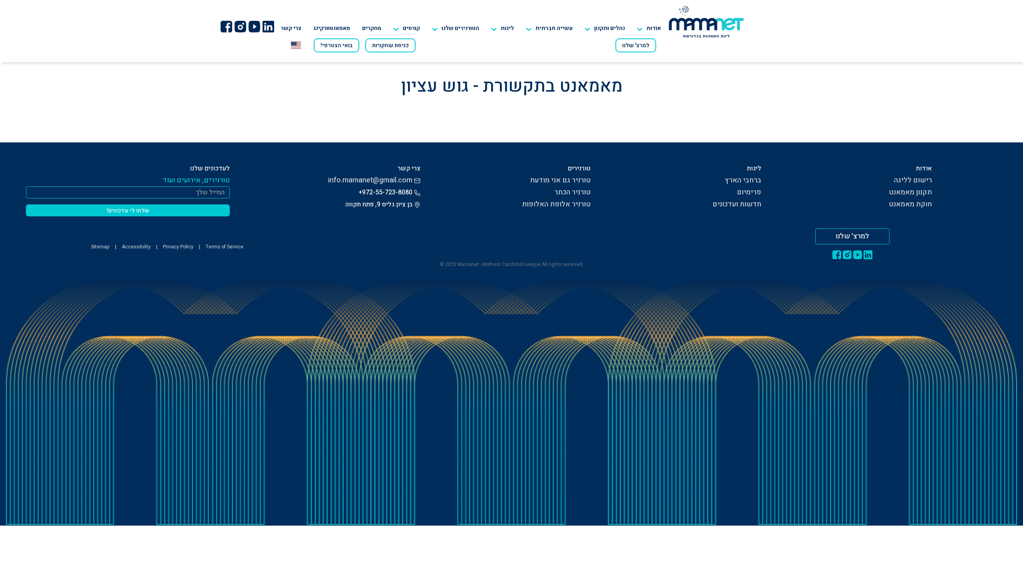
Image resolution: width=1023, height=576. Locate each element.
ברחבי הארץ (743, 180)
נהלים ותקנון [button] (609, 28)
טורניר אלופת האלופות (556, 204)
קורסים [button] (411, 28)
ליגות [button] (507, 28)
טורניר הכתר (572, 192)
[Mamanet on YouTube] (254, 26)
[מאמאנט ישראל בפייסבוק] (226, 26)
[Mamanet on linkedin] (268, 26)
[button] (455, 28)
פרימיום (749, 192)
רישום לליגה (913, 180)
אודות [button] (654, 28)
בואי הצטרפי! (336, 45)
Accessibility (136, 246)
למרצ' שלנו (635, 45)
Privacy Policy (178, 246)
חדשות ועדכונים (737, 204)
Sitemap (100, 246)
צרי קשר (291, 28)
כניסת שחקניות (390, 45)
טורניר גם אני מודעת (560, 180)
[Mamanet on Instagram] (240, 26)
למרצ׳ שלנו (852, 236)
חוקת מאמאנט (910, 204)
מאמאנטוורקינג (331, 28)
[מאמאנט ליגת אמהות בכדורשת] (706, 21)
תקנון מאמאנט (910, 192)
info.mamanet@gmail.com (370, 180)
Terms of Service (224, 246)
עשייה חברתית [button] (554, 28)
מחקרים (371, 28)
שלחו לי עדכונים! (128, 210)
